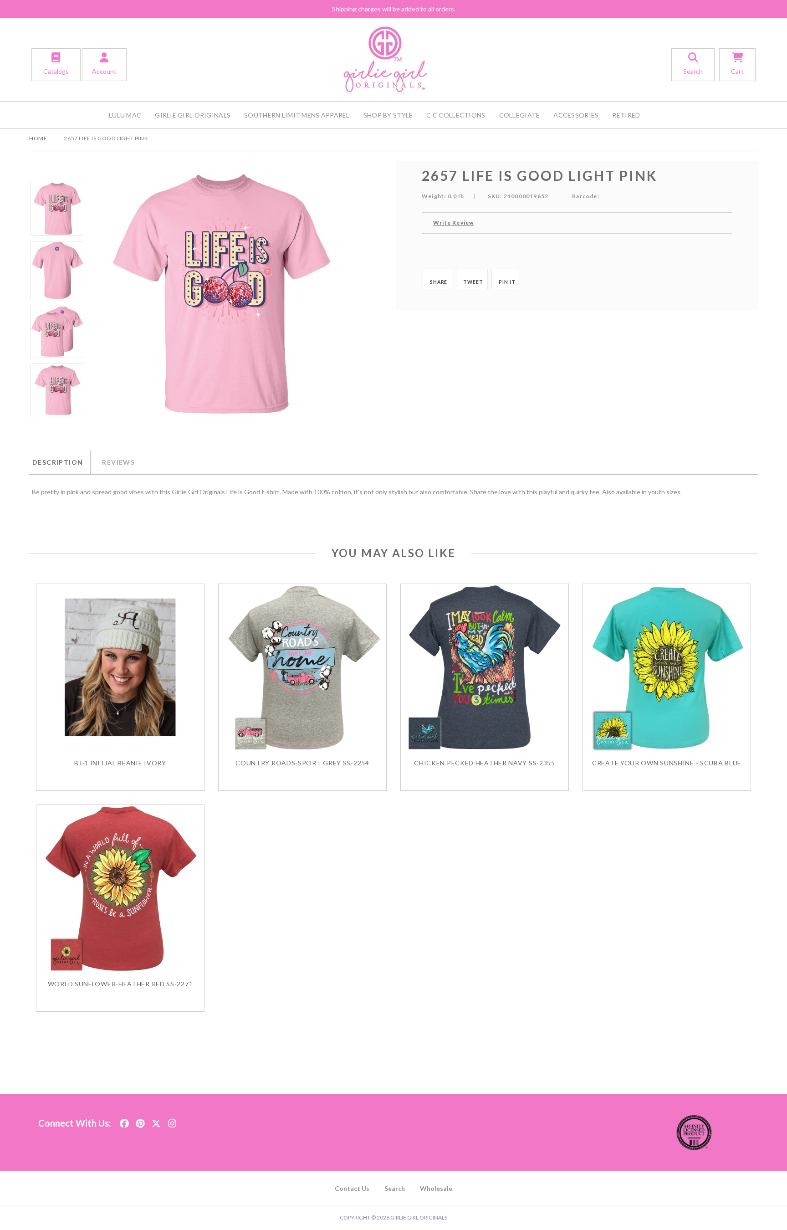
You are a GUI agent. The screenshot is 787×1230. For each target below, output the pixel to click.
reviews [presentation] (118, 462)
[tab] (59, 462)
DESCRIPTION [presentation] (57, 462)
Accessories (575, 115)
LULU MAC (125, 115)
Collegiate (519, 115)
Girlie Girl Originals (192, 115)
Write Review (453, 222)
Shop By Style (388, 115)
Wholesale (436, 1188)
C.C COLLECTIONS (455, 115)
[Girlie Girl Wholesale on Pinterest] (140, 1120)
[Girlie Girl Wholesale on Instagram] (172, 1120)
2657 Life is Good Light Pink (106, 138)
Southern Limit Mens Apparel (297, 115)
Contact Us (352, 1188)
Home (38, 138)
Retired (626, 115)
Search (394, 1188)
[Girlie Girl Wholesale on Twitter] (156, 1120)
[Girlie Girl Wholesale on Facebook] (124, 1120)
